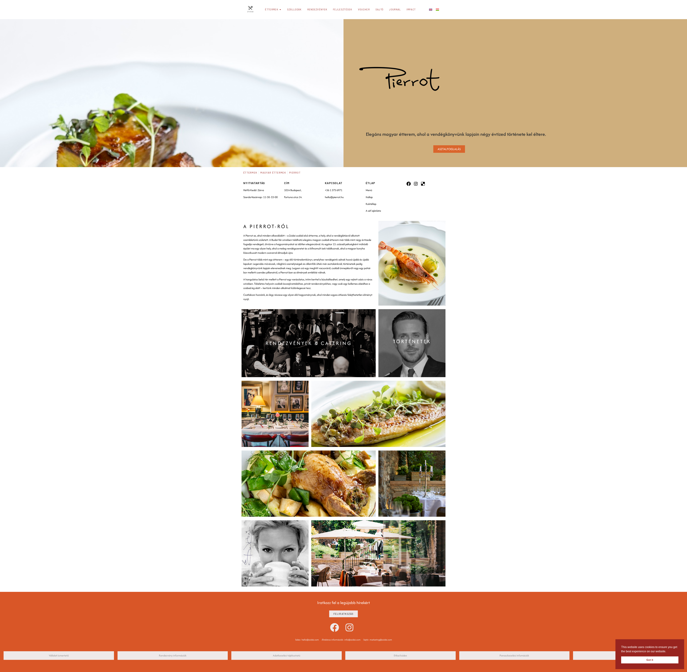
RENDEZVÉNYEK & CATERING (308, 343)
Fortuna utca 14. (293, 197)
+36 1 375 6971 (333, 190)
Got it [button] (649, 659)
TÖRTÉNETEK (412, 341)
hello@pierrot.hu (334, 197)
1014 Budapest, (292, 190)
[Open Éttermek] (280, 9)
